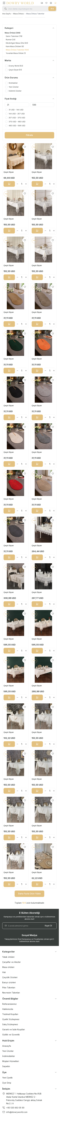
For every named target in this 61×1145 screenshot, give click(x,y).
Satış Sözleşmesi (10, 1024)
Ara (52, 8)
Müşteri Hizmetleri (10, 1061)
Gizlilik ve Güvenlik (11, 1034)
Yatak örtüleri (8, 957)
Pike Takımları (8, 987)
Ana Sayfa (6, 14)
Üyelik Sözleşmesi (10, 1019)
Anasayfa (6, 1046)
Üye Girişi (6, 1083)
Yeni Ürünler (8, 1051)
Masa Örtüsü (18, 14)
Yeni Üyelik (7, 1077)
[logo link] (20, 3)
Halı (4, 972)
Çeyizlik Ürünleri (9, 977)
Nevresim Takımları (11, 992)
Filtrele (29, 135)
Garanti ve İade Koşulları (13, 1029)
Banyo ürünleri (9, 982)
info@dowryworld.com (16, 1112)
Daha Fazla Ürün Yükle (29, 893)
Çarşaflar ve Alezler (11, 962)
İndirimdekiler (8, 1056)
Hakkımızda (7, 1009)
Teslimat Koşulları (10, 1014)
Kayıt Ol (48, 925)
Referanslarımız (9, 1004)
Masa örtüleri (8, 967)
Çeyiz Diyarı (9, 172)
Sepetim (6, 1066)
